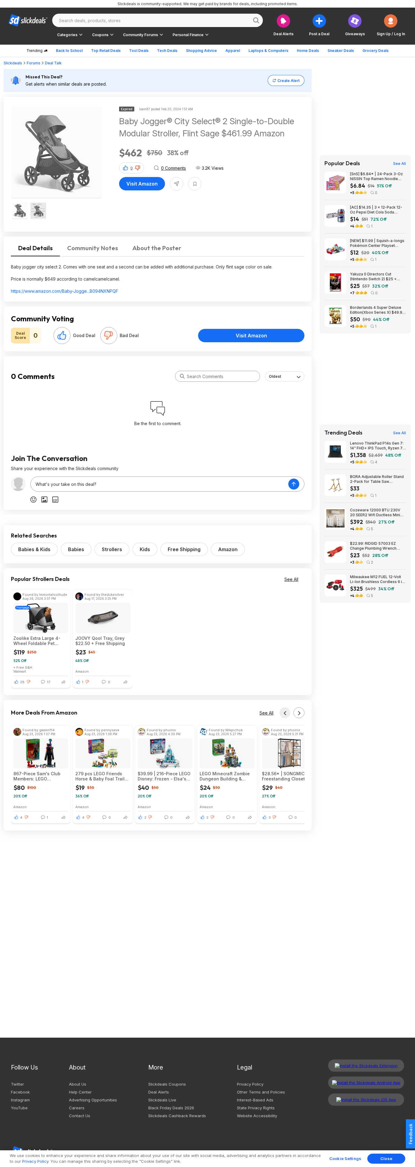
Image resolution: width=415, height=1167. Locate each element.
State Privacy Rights (256, 1107)
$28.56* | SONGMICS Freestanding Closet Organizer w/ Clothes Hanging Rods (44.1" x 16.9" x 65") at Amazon (286, 776)
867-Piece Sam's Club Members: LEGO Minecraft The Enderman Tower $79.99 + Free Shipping (39, 776)
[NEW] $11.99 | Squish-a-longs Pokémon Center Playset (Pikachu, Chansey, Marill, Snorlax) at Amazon (377, 243)
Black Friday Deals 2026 (171, 1107)
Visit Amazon (142, 184)
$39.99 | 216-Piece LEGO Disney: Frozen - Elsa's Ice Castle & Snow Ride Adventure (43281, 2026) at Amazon (164, 776)
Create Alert (288, 80)
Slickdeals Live (162, 1099)
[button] (391, 25)
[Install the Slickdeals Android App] (366, 1083)
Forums (33, 63)
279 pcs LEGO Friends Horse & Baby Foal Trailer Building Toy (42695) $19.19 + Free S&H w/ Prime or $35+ (102, 776)
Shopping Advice (201, 50)
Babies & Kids (34, 549)
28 (22, 682)
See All (291, 579)
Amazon (228, 549)
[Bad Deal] (108, 335)
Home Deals (308, 50)
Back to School (69, 50)
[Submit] (182, 376)
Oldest (275, 376)
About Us (77, 1084)
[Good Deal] (61, 335)
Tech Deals (167, 50)
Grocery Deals (375, 50)
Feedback (410, 1134)
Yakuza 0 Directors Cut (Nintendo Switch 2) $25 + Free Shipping (373, 277)
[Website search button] (256, 20)
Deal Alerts (158, 1092)
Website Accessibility (257, 1115)
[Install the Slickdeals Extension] (366, 1066)
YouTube (19, 1107)
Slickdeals (13, 63)
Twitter (17, 1084)
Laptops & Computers (268, 50)
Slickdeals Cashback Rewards (177, 1115)
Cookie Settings (345, 1158)
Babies (76, 549)
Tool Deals (139, 50)
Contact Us (79, 1115)
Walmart (19, 671)
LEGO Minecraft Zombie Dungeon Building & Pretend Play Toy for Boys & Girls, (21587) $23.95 (225, 776)
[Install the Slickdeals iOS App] (366, 1100)
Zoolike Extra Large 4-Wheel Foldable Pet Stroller (36, 641)
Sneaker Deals (341, 50)
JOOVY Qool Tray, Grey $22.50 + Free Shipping (100, 641)
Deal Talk (53, 63)
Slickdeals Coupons (167, 1084)
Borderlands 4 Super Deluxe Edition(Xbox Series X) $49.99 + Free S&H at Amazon (377, 310)
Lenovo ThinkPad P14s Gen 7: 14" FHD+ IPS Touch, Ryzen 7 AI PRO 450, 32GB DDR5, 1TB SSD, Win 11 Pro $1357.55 (376, 446)
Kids (145, 549)
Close (386, 1158)
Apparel (232, 50)
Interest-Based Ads (255, 1099)
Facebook (20, 1092)
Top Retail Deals (106, 50)
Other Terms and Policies (261, 1092)
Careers (76, 1107)
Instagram (20, 1099)
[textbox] (159, 484)
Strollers (112, 549)
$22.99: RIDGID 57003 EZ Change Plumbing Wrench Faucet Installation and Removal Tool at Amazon (373, 546)
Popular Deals (342, 163)
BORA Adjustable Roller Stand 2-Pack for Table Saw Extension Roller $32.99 (377, 479)
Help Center (80, 1092)
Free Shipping (184, 549)
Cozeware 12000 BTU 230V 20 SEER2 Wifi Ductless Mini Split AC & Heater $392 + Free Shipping (377, 512)
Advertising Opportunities (93, 1099)
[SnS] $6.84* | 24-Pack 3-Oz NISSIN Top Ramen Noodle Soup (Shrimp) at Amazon (376, 176)
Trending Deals (343, 432)
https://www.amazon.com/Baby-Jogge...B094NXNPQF (64, 291)
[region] (207, 1158)
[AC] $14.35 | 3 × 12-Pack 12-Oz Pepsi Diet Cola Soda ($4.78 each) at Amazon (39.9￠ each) (376, 210)
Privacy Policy (250, 1084)
